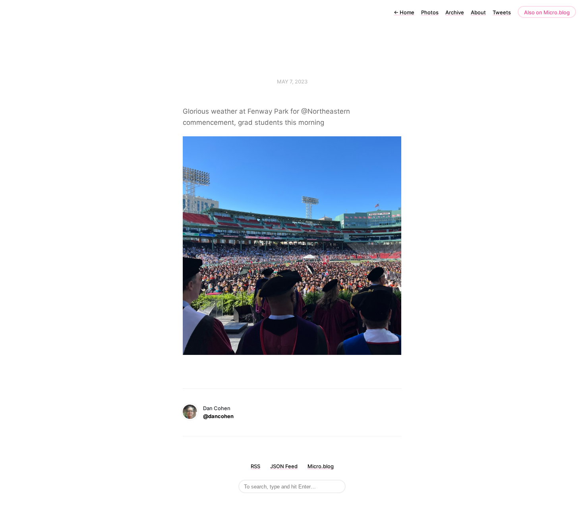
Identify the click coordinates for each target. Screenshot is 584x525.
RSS (255, 466)
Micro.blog (320, 466)
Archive (454, 12)
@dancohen (218, 416)
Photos (430, 12)
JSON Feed (284, 466)
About (478, 12)
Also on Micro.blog (547, 12)
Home (404, 12)
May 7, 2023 (292, 81)
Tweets (502, 12)
